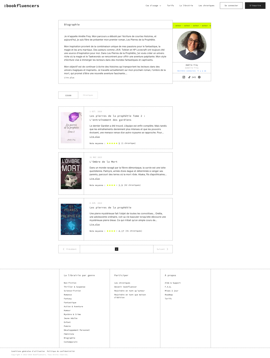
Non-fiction (70, 283)
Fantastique (70, 302)
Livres (68, 95)
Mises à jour (171, 290)
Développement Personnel (77, 330)
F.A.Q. (168, 287)
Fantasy (68, 298)
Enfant (67, 322)
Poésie (67, 326)
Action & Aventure (73, 306)
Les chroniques (206, 5)
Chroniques (88, 95)
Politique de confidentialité (61, 351)
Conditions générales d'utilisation (28, 351)
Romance (68, 294)
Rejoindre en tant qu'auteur (129, 290)
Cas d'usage (152, 5)
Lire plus (95, 136)
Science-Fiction (72, 290)
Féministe (69, 334)
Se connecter (231, 5)
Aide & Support (173, 283)
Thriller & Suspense (74, 287)
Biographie (69, 338)
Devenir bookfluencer (125, 287)
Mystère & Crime (72, 314)
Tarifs (170, 5)
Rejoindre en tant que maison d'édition (130, 296)
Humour (67, 310)
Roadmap (169, 294)
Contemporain (70, 342)
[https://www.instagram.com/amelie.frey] (184, 77)
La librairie (186, 5)
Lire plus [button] (69, 77)
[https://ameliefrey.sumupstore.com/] (200, 77)
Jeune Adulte (70, 318)
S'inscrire (255, 5)
